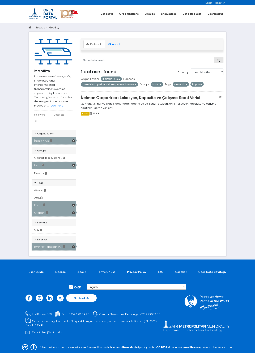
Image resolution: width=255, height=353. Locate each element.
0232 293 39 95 (79, 314)
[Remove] (119, 79)
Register (220, 2)
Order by (183, 72)
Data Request (191, 13)
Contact (181, 272)
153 (50, 314)
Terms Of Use (106, 272)
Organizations (129, 13)
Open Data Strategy (212, 272)
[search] (218, 60)
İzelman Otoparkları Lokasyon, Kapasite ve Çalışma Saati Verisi (140, 97)
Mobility (54, 27)
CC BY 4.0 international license (178, 347)
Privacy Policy (136, 272)
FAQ (160, 272)
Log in (209, 2)
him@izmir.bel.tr (52, 332)
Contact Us (81, 298)
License (60, 272)
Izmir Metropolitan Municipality (125, 347)
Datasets (106, 13)
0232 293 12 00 (150, 314)
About (115, 44)
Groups (150, 13)
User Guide (36, 272)
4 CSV (85, 113)
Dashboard (215, 13)
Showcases (168, 13)
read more (56, 105)
